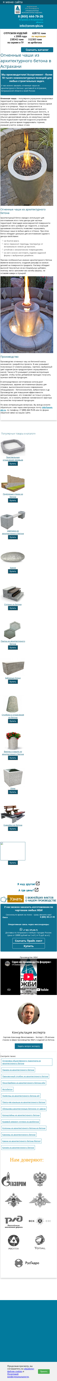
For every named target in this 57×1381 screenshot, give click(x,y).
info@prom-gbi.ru (31, 25)
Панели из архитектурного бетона (18, 1070)
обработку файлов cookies (20, 1370)
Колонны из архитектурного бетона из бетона (23, 1128)
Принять (44, 1371)
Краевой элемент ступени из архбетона (20, 1122)
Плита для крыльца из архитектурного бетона (23, 1102)
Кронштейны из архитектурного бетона (20, 1115)
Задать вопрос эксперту (29, 1046)
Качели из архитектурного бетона (18, 1147)
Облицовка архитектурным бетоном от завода (24, 1109)
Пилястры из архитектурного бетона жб (20, 1096)
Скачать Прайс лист (28, 940)
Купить (13, 463)
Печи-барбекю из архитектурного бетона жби (23, 1083)
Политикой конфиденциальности (18, 1375)
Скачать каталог (37, 49)
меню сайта (13, 2)
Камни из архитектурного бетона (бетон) (21, 1141)
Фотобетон (7, 1089)
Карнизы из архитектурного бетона (18, 1135)
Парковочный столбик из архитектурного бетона (25, 1076)
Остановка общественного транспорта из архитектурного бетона (21, 1062)
